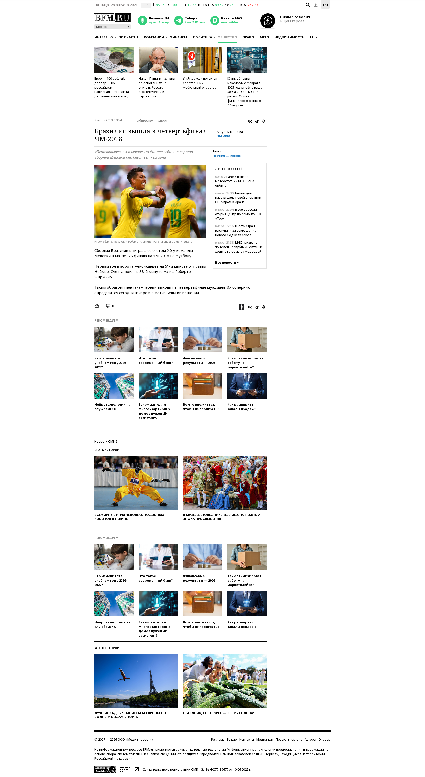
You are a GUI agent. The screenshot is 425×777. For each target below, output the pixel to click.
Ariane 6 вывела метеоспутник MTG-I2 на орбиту (234, 181)
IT (312, 37)
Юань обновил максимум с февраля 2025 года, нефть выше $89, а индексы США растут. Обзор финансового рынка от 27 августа (245, 91)
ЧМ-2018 (223, 136)
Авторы (310, 739)
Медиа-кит (264, 739)
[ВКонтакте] (250, 121)
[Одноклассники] (264, 121)
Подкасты (128, 37)
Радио (232, 739)
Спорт (162, 120)
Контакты (246, 739)
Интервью (103, 37)
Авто (264, 37)
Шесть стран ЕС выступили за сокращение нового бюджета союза (237, 230)
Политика (202, 37)
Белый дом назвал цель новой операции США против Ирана (238, 197)
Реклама (218, 739)
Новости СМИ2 (105, 441)
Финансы (178, 37)
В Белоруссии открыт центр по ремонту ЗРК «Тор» (238, 214)
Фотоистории (106, 450)
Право (248, 37)
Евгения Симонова (227, 155)
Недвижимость (289, 37)
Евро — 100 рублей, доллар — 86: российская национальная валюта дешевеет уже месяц (111, 87)
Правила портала (289, 739)
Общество (227, 37)
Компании (154, 37)
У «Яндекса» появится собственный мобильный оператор (200, 83)
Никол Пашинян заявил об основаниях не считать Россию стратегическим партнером (157, 87)
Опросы (325, 739)
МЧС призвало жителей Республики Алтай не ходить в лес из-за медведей (239, 247)
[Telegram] (257, 121)
